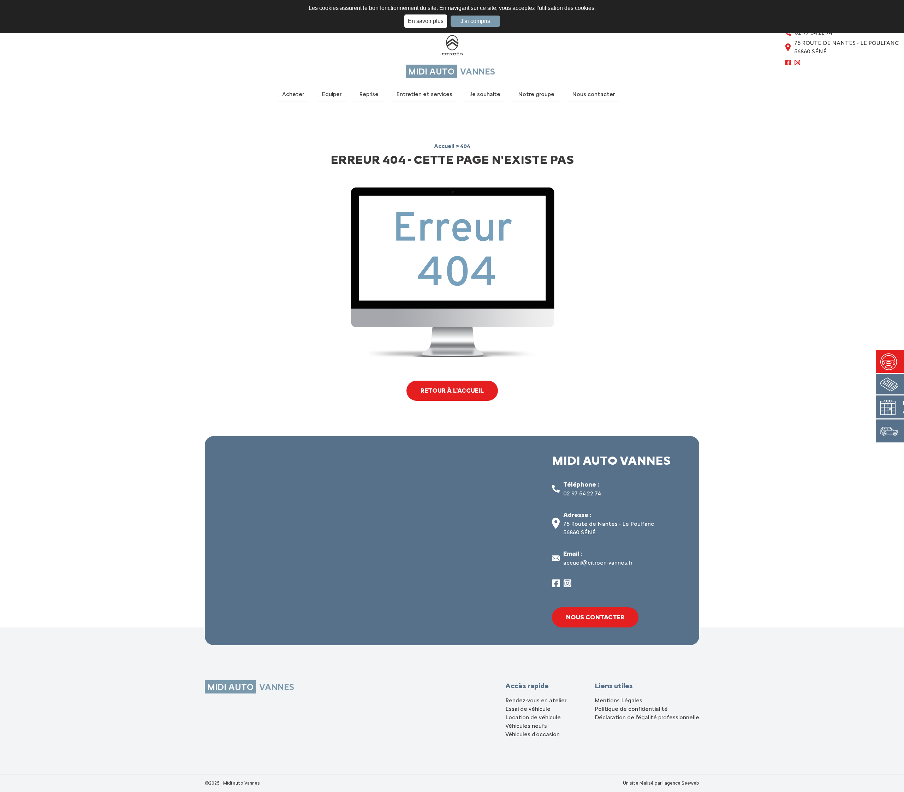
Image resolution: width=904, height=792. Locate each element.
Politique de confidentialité (631, 708)
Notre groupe (536, 94)
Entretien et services (424, 94)
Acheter (293, 94)
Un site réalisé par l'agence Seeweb (661, 783)
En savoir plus (426, 21)
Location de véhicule (533, 717)
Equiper (331, 94)
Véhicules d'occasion (532, 734)
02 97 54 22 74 (582, 493)
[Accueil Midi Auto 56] (452, 47)
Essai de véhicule (528, 708)
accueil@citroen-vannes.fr (597, 562)
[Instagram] (797, 63)
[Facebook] (788, 63)
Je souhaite (485, 94)
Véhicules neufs (526, 725)
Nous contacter (593, 94)
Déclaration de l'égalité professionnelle (647, 717)
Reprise (369, 94)
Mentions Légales (618, 700)
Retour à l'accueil (452, 390)
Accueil (445, 146)
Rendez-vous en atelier (535, 700)
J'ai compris (475, 21)
